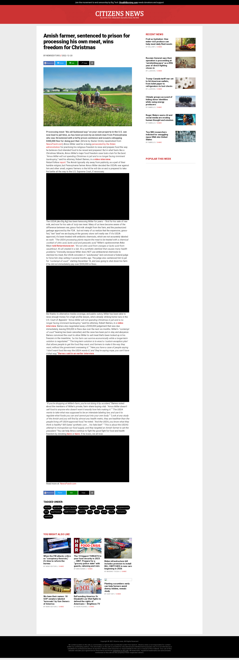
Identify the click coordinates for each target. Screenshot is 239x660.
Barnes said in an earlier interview (76, 353)
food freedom (56, 512)
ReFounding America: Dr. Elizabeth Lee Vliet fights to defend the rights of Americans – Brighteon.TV (87, 600)
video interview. (102, 159)
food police (121, 512)
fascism (47, 507)
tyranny (100, 507)
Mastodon (50, 63)
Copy (85, 63)
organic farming (70, 507)
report (63, 162)
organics (82, 512)
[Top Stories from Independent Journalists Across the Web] (119, 20)
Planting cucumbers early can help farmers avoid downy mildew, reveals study (117, 587)
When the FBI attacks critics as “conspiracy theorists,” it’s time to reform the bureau (57, 560)
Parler (61, 63)
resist (97, 512)
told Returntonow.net (63, 245)
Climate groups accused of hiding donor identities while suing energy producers (159, 101)
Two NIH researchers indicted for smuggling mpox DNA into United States (157, 136)
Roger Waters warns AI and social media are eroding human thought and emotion (159, 117)
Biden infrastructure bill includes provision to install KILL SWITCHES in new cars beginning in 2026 (118, 565)
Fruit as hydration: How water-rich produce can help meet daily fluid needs (159, 41)
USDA (93, 507)
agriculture (57, 507)
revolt (90, 512)
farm (46, 512)
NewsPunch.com (54, 144)
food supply (83, 507)
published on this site (121, 651)
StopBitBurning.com (128, 2)
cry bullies (48, 516)
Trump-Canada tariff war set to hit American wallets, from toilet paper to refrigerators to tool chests (159, 82)
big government (123, 507)
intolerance (110, 507)
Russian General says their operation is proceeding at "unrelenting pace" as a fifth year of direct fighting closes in (159, 63)
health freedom (70, 512)
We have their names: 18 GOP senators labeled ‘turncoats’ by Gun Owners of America (56, 600)
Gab (72, 63)
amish (104, 512)
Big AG (111, 512)
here (69, 434)
